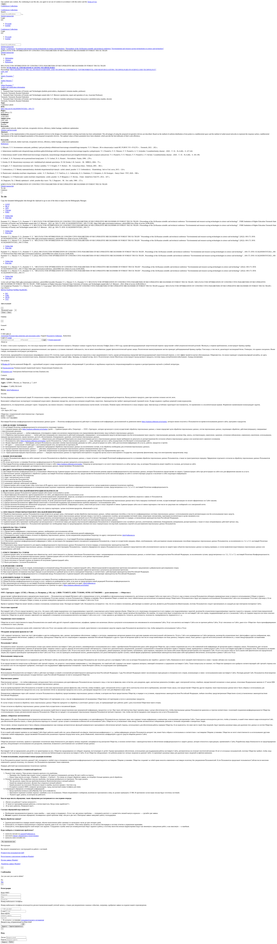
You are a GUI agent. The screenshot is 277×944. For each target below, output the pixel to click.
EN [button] (2, 20)
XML (7, 295)
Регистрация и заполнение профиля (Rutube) (17, 856)
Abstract (8, 60)
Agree (3, 4)
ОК (23, 924)
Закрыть (4, 926)
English (7, 26)
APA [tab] (7, 208)
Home (3, 49)
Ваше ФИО (5, 893)
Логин (3, 937)
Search (3, 12)
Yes (2, 882)
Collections (14, 6)
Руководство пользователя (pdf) (12, 853)
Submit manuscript (7, 16)
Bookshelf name (7, 310)
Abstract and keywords (9, 130)
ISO (6, 293)
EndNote (10, 290)
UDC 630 (4, 71)
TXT (7, 299)
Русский (8, 24)
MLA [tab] (7, 206)
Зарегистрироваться (16, 926)
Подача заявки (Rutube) (9, 860)
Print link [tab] (8, 218)
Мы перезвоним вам (8, 841)
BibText (3, 290)
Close (3, 312)
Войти (11, 942)
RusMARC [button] (23, 290)
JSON (7, 297)
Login (44, 340)
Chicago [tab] (8, 210)
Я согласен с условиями (12, 920)
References (9, 62)
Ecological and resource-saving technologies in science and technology (40, 49)
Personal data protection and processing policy (24, 336)
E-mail (3, 911)
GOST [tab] (7, 204)
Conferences (5, 6)
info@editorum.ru (13, 390)
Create (9, 338)
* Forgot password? (54, 340)
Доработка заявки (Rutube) (10, 864)
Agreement (4, 336)
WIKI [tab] (7, 212)
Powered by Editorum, (55, 336)
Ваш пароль (5, 913)
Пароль (3, 940)
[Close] (2, 192)
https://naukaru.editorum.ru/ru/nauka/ (154, 422)
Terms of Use (92, 2)
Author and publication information (13, 87)
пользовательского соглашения (32, 920)
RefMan (16, 290)
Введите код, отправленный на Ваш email (16, 922)
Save (9, 312)
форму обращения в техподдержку (26, 836)
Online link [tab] (9, 216)
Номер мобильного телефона (11, 901)
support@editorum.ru (27, 834)
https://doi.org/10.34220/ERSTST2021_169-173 (17, 109)
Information (9, 58)
